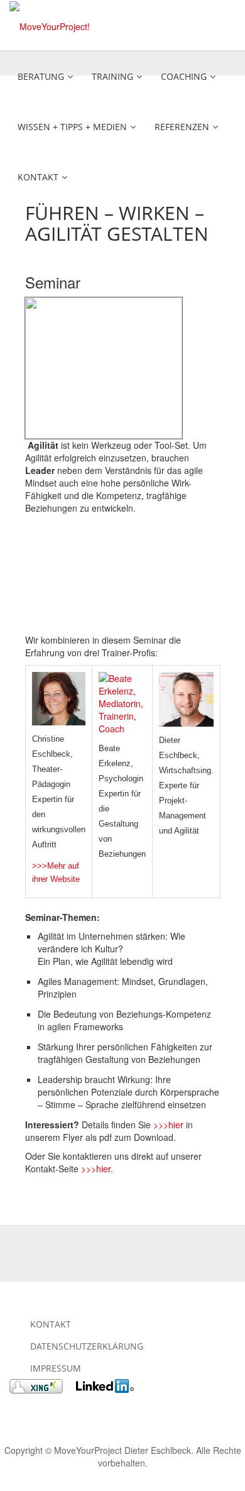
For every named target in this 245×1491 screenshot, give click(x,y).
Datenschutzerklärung (86, 1346)
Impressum (55, 1368)
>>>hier (168, 1124)
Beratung (41, 76)
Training (112, 76)
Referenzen (182, 127)
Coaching (184, 76)
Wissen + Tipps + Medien (72, 127)
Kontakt (38, 177)
